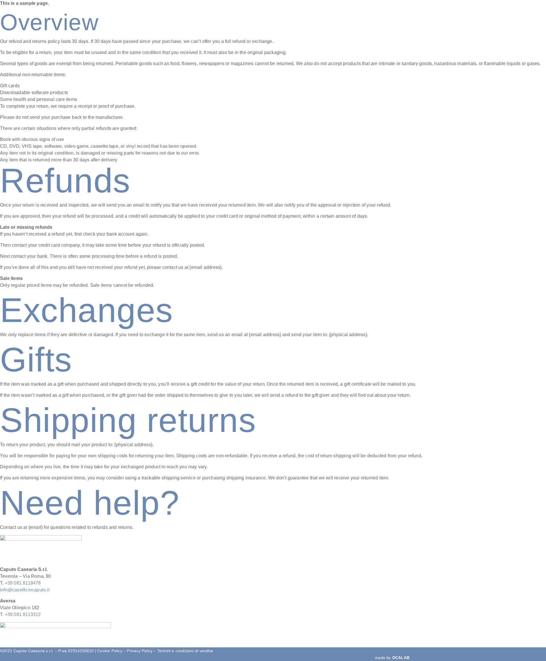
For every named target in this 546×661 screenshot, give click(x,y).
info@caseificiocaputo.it (24, 589)
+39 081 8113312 (23, 614)
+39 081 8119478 (23, 583)
